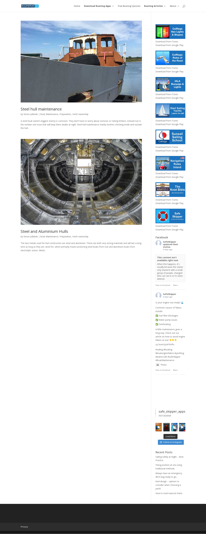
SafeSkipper (169, 241)
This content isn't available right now (167, 259)
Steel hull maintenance (41, 109)
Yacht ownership (80, 114)
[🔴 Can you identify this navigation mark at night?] (166, 427)
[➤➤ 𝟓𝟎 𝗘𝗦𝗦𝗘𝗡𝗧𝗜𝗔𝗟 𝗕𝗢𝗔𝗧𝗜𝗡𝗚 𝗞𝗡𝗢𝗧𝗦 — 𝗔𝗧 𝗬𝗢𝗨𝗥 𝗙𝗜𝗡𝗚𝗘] (174, 427)
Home (77, 6)
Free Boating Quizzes (129, 6)
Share (175, 285)
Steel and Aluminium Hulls (44, 231)
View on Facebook (162, 285)
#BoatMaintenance (164, 360)
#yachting (179, 353)
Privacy (24, 526)
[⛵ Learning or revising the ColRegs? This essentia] (182, 427)
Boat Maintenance (49, 114)
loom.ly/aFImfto (166, 344)
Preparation (65, 114)
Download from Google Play (169, 45)
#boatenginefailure (164, 353)
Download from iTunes (166, 41)
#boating (167, 349)
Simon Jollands (31, 114)
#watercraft (161, 356)
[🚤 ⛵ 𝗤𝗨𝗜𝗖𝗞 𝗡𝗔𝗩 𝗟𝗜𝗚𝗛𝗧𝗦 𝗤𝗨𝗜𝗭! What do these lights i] (158, 427)
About (173, 6)
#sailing (159, 349)
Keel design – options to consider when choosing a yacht (168, 485)
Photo (164, 364)
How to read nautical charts (168, 493)
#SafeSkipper (174, 356)
